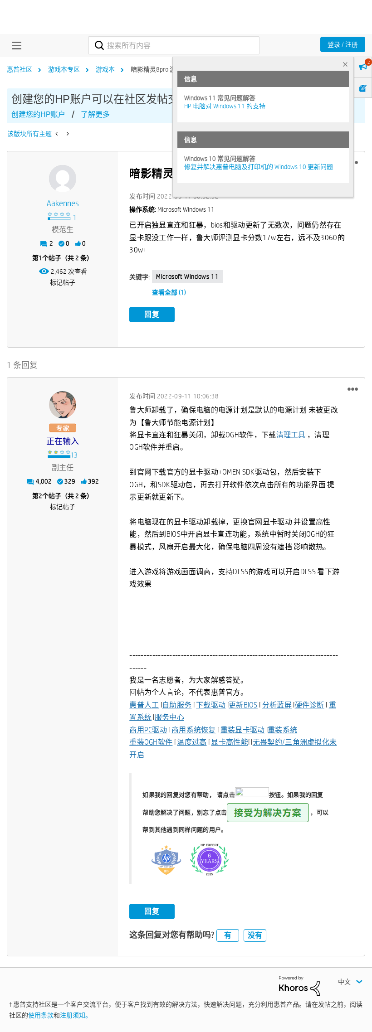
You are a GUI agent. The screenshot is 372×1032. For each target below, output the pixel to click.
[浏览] (14, 45)
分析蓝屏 (277, 705)
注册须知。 (76, 1015)
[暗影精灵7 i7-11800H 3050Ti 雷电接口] (66, 134)
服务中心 (169, 717)
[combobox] (173, 45)
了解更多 (95, 114)
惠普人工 (144, 705)
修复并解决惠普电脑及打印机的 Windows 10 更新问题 (258, 167)
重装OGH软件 (150, 742)
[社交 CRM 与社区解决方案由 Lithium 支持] (299, 985)
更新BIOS (243, 705)
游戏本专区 (64, 69)
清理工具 (291, 435)
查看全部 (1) (169, 292)
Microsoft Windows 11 (187, 276)
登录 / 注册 (343, 44)
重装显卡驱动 (242, 730)
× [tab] (345, 64)
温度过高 (191, 742)
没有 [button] (255, 935)
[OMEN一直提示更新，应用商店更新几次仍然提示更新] (57, 134)
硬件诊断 (309, 705)
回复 (152, 314)
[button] (353, 389)
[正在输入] (62, 404)
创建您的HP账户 (38, 114)
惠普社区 (19, 69)
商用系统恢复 (193, 730)
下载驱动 (210, 705)
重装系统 (282, 730)
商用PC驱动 (148, 730)
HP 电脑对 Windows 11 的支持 (224, 106)
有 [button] (227, 935)
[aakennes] (62, 178)
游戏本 (105, 69)
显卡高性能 (229, 742)
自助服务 (176, 705)
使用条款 (41, 1015)
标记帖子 (62, 282)
